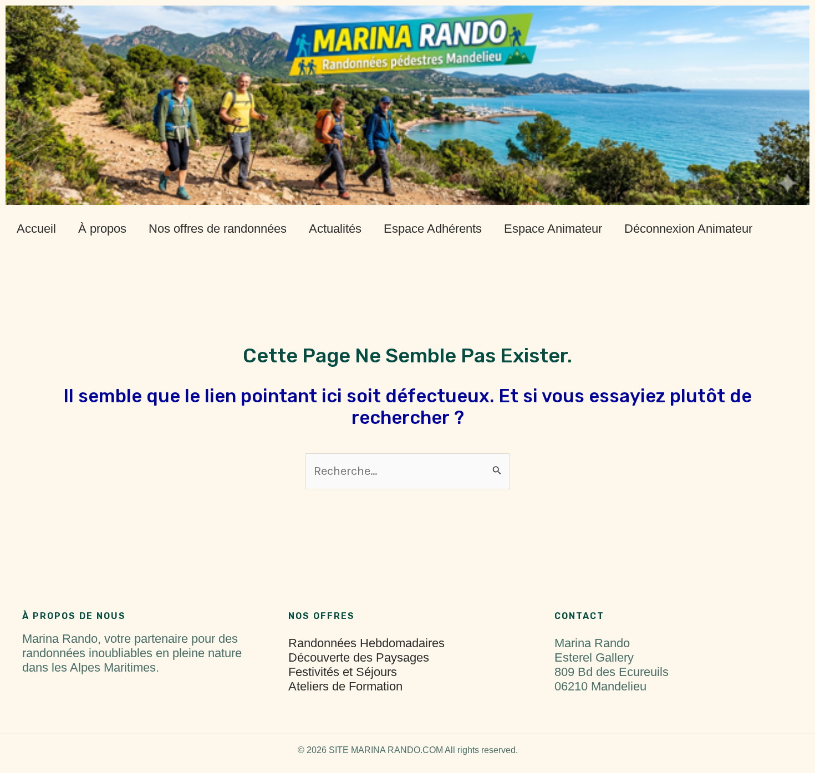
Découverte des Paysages (358, 657)
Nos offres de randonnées (218, 229)
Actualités (335, 229)
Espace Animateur (553, 229)
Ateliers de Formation (345, 686)
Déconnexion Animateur (688, 229)
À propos (102, 229)
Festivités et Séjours (342, 672)
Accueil (36, 229)
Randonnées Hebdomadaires (366, 643)
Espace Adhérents (433, 229)
